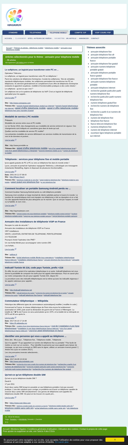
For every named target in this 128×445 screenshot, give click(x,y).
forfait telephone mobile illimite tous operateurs (35, 258)
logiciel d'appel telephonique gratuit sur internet (35, 106)
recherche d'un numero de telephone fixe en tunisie (51, 293)
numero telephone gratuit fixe (103, 103)
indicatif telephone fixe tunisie (25, 293)
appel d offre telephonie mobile (62, 108)
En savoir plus (61, 442)
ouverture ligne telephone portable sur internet (105, 134)
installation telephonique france (30, 260)
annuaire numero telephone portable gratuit (102, 68)
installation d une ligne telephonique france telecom (38, 328)
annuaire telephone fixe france (104, 79)
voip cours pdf (103, 33)
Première (13, 419)
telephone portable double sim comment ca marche (32, 406)
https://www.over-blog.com (20, 403)
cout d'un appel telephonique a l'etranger (21, 151)
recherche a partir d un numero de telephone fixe (105, 113)
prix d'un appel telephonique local (62, 148)
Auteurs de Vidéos (43, 38)
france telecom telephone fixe (104, 124)
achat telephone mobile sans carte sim (50, 408)
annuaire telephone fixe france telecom (57, 260)
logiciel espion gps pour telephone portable (31, 214)
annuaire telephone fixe (101, 52)
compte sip (80, 33)
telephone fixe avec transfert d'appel (19, 111)
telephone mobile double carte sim (61, 406)
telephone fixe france (100, 121)
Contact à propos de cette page (93, 429)
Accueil (8, 38)
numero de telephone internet (104, 130)
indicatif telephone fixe (52, 295)
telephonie (35, 33)
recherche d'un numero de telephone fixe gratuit (52, 369)
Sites (30, 38)
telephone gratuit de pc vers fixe (27, 180)
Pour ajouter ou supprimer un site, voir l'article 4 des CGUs (29, 431)
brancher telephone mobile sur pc (50, 151)
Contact (95, 38)
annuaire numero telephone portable (102, 83)
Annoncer (84, 38)
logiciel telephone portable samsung (64, 216)
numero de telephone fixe (102, 118)
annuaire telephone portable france (103, 59)
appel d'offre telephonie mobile (30, 108)
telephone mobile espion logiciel (59, 214)
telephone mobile (58, 33)
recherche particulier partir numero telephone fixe (105, 98)
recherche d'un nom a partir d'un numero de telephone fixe (36, 364)
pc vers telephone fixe (48, 182)
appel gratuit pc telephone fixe (50, 180)
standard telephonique (13, 33)
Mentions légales (18, 429)
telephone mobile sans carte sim (19, 408)
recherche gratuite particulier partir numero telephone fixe (46, 367)
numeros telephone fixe (101, 127)
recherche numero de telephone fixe (104, 107)
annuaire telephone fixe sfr (102, 55)
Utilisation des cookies (68, 429)
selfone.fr (13, 255)
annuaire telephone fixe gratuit (104, 64)
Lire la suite (9, 98)
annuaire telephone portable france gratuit (103, 74)
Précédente (23, 419)
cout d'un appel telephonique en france (46, 331)
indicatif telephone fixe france (30, 295)
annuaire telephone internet (103, 88)
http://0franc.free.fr (17, 177)
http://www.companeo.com (20, 103)
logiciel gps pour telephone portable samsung (37, 216)
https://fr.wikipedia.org (18, 323)
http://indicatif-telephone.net (21, 290)
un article (71, 38)
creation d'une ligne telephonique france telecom (33, 326)
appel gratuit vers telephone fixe (25, 182)
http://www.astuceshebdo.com (22, 361)
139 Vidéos (20, 63)
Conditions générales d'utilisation (42, 429)
